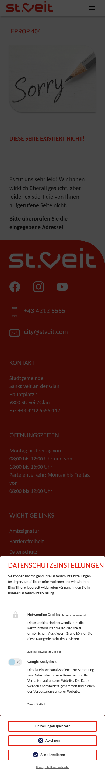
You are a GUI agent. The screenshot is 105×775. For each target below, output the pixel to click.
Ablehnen (53, 741)
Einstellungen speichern (52, 726)
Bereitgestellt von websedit (52, 767)
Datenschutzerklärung (37, 593)
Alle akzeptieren (52, 755)
